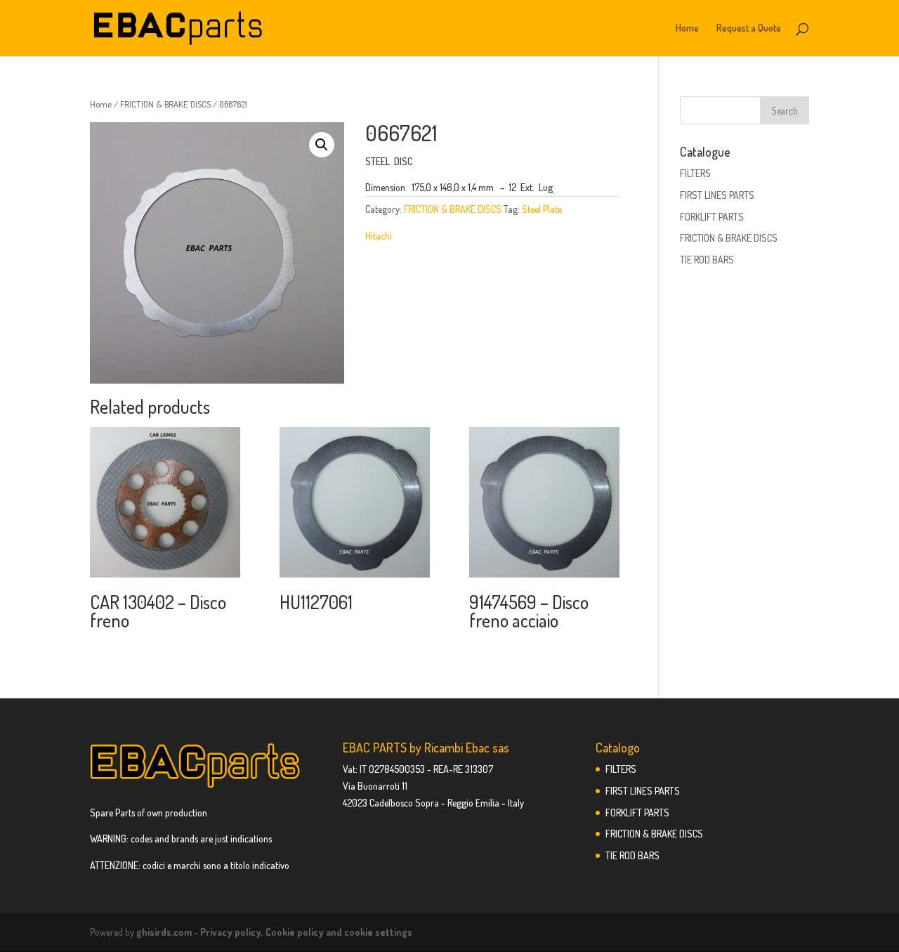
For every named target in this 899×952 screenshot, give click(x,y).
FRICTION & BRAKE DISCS (165, 104)
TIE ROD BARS (707, 260)
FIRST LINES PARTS (717, 195)
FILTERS (695, 173)
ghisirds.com (164, 932)
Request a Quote (748, 28)
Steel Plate (542, 209)
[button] (321, 144)
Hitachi (378, 236)
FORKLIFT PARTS (712, 217)
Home (687, 28)
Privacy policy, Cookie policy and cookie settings (306, 932)
